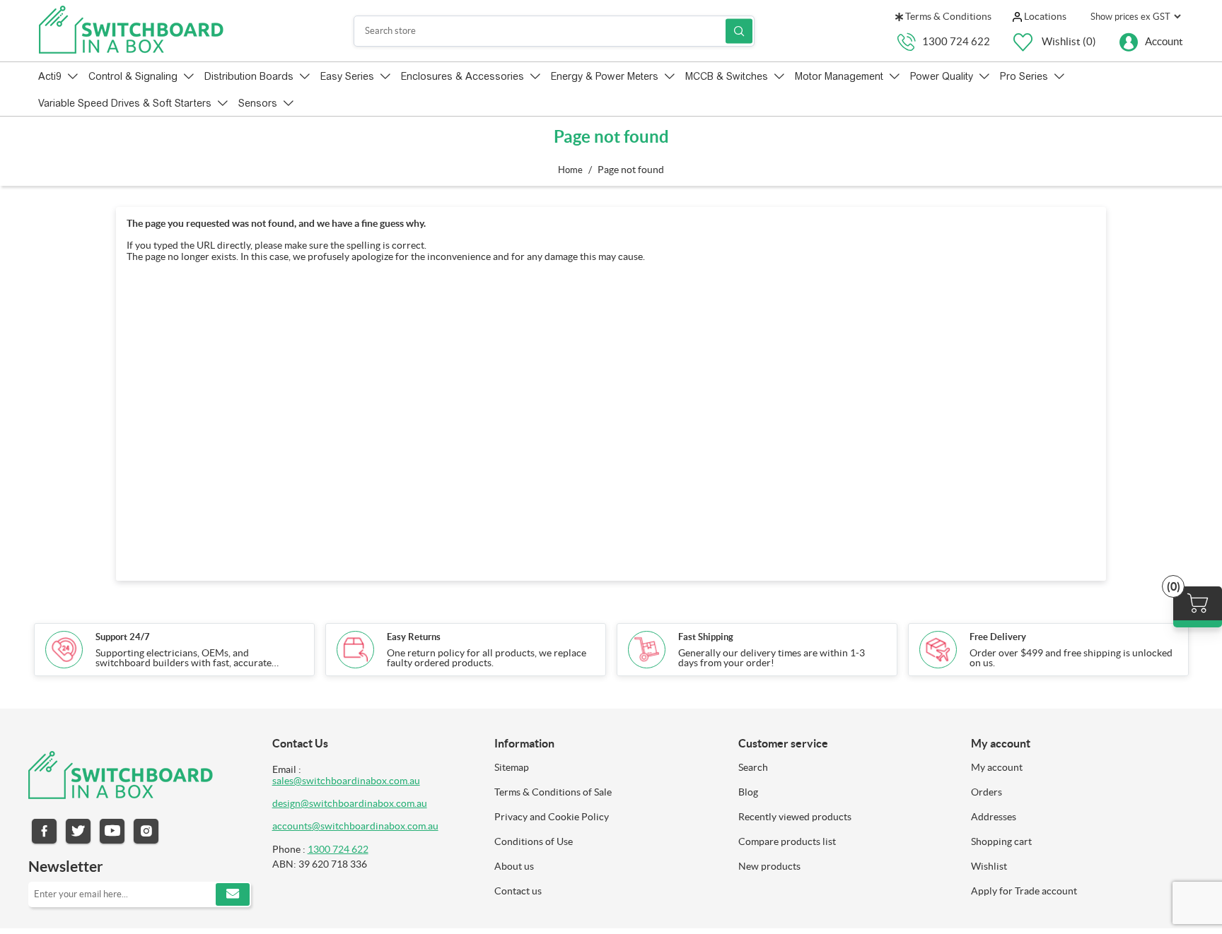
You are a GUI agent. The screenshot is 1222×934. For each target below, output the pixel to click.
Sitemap (511, 767)
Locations (1044, 16)
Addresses (993, 816)
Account (1164, 41)
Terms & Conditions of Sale (553, 792)
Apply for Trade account (1024, 891)
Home (570, 170)
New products (769, 866)
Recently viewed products (794, 816)
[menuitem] (605, 767)
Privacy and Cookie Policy (551, 816)
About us (514, 866)
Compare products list (787, 841)
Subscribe (233, 894)
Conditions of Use (533, 841)
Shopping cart (1001, 841)
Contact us (518, 891)
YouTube (112, 831)
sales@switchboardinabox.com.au (346, 780)
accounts (292, 826)
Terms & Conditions (947, 16)
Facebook (44, 831)
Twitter (78, 831)
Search (739, 30)
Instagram (146, 831)
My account (997, 767)
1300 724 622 (956, 41)
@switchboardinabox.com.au (375, 826)
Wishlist (989, 866)
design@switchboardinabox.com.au (349, 803)
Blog (748, 792)
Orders (986, 792)
